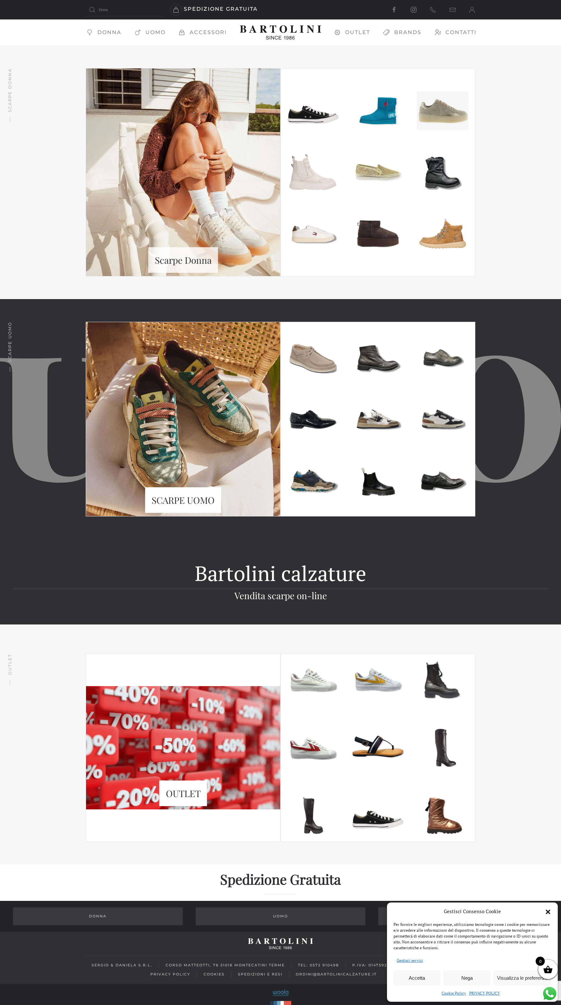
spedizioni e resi (260, 974)
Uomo (155, 32)
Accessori (208, 32)
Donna (109, 32)
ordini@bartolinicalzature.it (336, 974)
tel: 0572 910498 (318, 965)
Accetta (417, 978)
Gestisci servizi (410, 960)
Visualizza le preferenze (522, 978)
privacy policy (170, 974)
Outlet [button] (357, 32)
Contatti (461, 32)
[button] (548, 911)
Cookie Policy (454, 993)
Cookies (214, 974)
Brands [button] (407, 32)
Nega (467, 978)
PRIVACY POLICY (484, 993)
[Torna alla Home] (280, 32)
